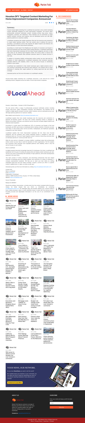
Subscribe (61, 407)
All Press (23, 10)
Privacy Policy (38, 421)
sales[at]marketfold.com (24, 413)
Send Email (12, 172)
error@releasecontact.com (12, 188)
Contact (52, 421)
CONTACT (30, 10)
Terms (32, 421)
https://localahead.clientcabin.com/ (29, 115)
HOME (9, 10)
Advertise (46, 421)
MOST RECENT (16, 10)
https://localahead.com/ (16, 177)
